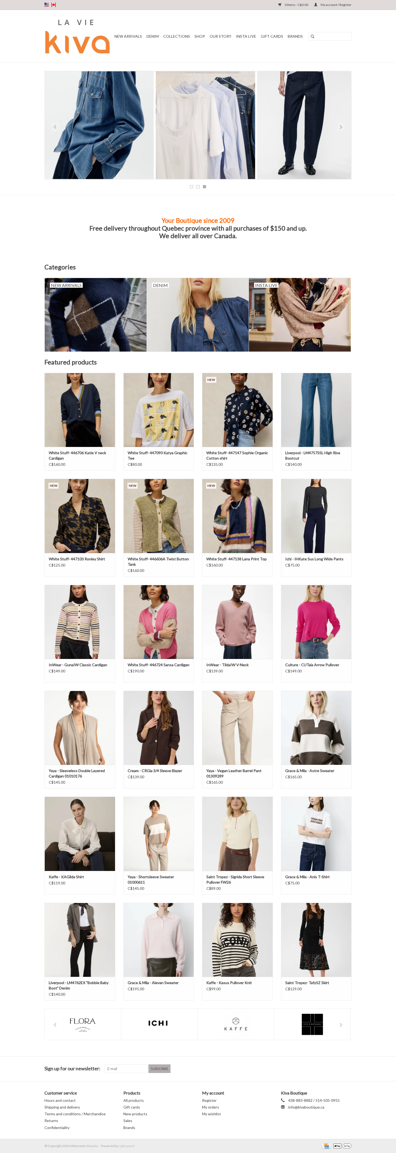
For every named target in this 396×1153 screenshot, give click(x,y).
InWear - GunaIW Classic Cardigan (78, 664)
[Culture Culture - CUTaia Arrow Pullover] (316, 622)
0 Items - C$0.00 (296, 5)
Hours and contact (60, 1100)
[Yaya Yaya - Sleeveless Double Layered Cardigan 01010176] (79, 728)
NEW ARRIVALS (128, 36)
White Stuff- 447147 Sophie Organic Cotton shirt (237, 455)
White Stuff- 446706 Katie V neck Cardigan (77, 455)
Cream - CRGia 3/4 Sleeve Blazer (155, 770)
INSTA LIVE (246, 36)
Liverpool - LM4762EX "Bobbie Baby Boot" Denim (79, 985)
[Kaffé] (236, 1024)
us (46, 5)
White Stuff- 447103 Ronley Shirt (77, 559)
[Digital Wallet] (342, 1146)
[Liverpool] (312, 1024)
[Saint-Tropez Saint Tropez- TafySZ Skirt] (316, 940)
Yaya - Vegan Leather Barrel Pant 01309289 (234, 773)
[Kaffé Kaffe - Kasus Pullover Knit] (237, 940)
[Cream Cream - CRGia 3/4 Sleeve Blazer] (158, 728)
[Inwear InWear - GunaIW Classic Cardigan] (79, 622)
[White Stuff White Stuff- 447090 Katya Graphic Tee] (158, 410)
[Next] (341, 127)
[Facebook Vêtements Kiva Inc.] (338, 1068)
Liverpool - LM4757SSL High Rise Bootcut (312, 455)
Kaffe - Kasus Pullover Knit (229, 982)
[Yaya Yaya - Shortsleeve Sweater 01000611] (158, 834)
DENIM (153, 36)
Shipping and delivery (62, 1107)
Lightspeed (126, 1146)
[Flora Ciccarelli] (83, 1024)
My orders (210, 1107)
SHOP (199, 36)
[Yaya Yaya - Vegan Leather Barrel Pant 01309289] (237, 728)
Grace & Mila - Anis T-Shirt (307, 876)
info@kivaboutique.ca (306, 1107)
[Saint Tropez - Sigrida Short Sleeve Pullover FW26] (237, 834)
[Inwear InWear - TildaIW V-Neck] (237, 622)
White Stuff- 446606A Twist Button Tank (158, 562)
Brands (295, 36)
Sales (127, 1120)
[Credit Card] (325, 1146)
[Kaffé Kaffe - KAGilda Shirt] (79, 834)
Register (209, 1100)
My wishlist (211, 1114)
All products (133, 1100)
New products (135, 1114)
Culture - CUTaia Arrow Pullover (312, 664)
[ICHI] (159, 1024)
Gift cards (272, 36)
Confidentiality (57, 1127)
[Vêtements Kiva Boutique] (77, 36)
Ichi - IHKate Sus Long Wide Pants (314, 559)
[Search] (312, 36)
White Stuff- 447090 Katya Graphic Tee (157, 455)
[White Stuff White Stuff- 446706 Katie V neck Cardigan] (79, 410)
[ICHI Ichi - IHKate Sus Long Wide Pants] (316, 516)
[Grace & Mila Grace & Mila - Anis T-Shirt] (316, 834)
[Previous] (55, 127)
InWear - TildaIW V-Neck (227, 664)
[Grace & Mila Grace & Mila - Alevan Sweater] (158, 940)
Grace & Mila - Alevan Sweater (153, 982)
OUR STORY (220, 36)
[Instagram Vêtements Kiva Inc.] (347, 1068)
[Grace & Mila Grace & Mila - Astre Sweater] (316, 728)
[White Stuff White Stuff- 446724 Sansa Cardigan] (158, 622)
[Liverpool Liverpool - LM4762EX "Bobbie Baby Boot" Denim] (79, 940)
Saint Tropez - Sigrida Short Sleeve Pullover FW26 (235, 879)
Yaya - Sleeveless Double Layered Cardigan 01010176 (77, 773)
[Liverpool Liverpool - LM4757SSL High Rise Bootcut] (316, 410)
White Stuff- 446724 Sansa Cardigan (158, 664)
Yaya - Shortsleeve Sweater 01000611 (151, 879)
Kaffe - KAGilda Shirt (66, 876)
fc (53, 5)
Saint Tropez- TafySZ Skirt (307, 982)
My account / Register (336, 5)
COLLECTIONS (176, 36)
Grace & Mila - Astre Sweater (309, 770)
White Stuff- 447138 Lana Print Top (236, 559)
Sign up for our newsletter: (72, 1068)
